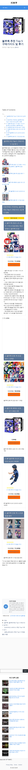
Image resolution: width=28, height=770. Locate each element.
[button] (25, 7)
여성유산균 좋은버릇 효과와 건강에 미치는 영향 (16, 689)
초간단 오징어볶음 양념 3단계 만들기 (17, 704)
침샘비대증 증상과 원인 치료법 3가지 (17, 728)
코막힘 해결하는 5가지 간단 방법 (16, 712)
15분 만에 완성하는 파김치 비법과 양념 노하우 (17, 751)
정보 (5, 620)
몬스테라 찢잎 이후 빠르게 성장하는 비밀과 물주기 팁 (17, 681)
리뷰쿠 (14, 2)
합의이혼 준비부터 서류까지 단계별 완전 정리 (16, 720)
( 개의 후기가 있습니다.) (14, 257)
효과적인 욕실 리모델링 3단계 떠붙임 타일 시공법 (17, 743)
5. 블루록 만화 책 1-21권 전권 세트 (16, 136)
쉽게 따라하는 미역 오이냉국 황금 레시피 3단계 (17, 696)
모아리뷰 (12, 616)
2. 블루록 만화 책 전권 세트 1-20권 (16, 127)
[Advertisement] (14, 64)
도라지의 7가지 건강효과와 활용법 (17, 735)
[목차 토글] (3, 114)
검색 (25, 671)
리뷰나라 (18, 616)
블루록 (6, 623)
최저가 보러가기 (14, 264)
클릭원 (23, 616)
